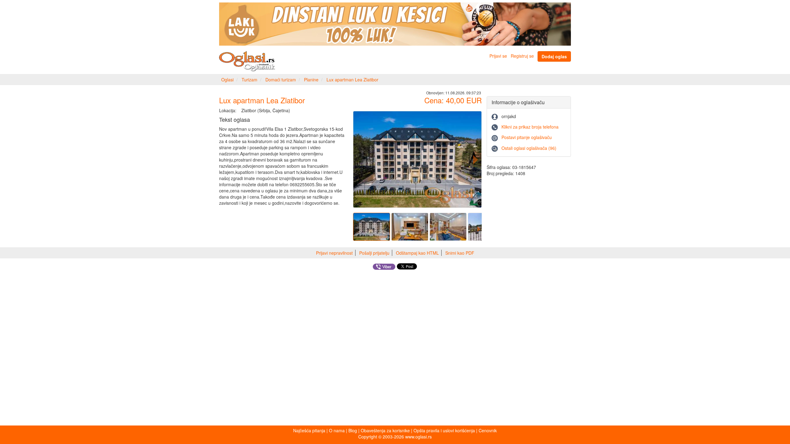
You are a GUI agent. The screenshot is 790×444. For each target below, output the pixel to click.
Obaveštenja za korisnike (385, 430)
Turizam (249, 79)
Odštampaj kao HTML (417, 253)
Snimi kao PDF (459, 253)
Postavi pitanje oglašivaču (526, 137)
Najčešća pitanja (309, 430)
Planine (311, 79)
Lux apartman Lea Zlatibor (352, 79)
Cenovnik (488, 430)
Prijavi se (498, 56)
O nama (337, 430)
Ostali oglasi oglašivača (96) (528, 148)
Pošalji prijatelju (374, 253)
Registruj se (522, 56)
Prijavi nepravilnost (334, 253)
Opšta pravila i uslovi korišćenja (444, 430)
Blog (352, 430)
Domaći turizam (280, 79)
